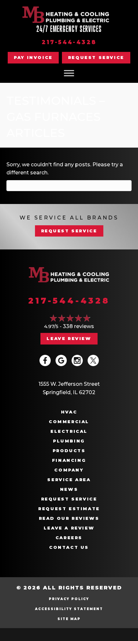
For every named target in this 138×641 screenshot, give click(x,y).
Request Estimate (69, 508)
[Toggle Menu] (69, 73)
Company (68, 470)
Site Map (69, 619)
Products (69, 450)
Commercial (69, 421)
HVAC (69, 412)
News (69, 489)
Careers (69, 537)
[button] (96, 57)
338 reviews (78, 326)
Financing (69, 460)
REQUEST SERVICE (69, 230)
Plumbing (69, 441)
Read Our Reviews (69, 518)
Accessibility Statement (69, 609)
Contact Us (69, 547)
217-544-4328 (69, 42)
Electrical (69, 431)
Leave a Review (69, 528)
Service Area (69, 479)
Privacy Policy (69, 599)
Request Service (69, 499)
